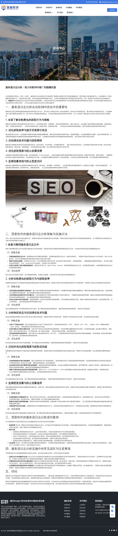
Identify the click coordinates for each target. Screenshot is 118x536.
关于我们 (60, 12)
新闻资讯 (48, 12)
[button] (112, 10)
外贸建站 (69, 7)
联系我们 (70, 12)
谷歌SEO (39, 7)
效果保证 (59, 7)
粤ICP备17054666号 (50, 531)
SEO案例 (79, 7)
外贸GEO (49, 7)
